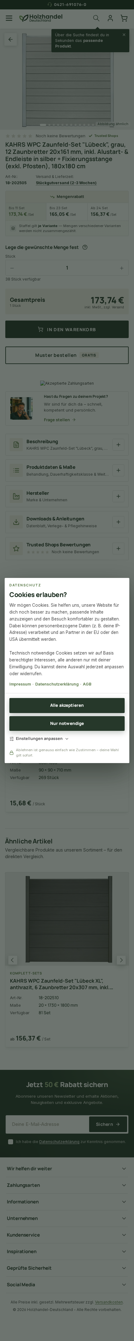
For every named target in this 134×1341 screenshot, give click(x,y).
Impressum (20, 684)
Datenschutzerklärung (57, 684)
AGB (87, 684)
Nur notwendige (67, 723)
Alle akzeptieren (67, 705)
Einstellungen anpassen (39, 738)
